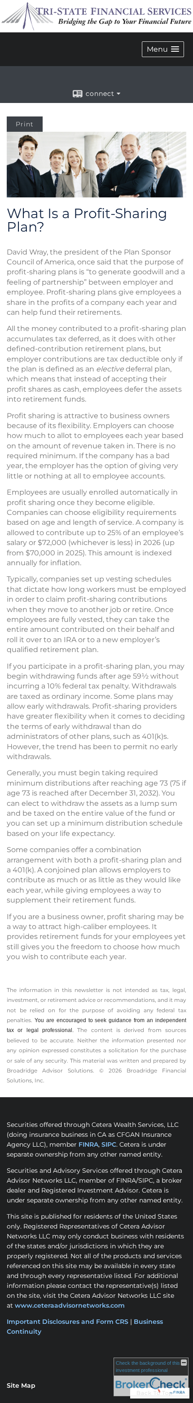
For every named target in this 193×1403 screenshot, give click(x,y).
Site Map (21, 1385)
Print (25, 124)
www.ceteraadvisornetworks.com (70, 1305)
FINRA (88, 1144)
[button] (163, 49)
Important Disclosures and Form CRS (67, 1322)
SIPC (108, 1144)
